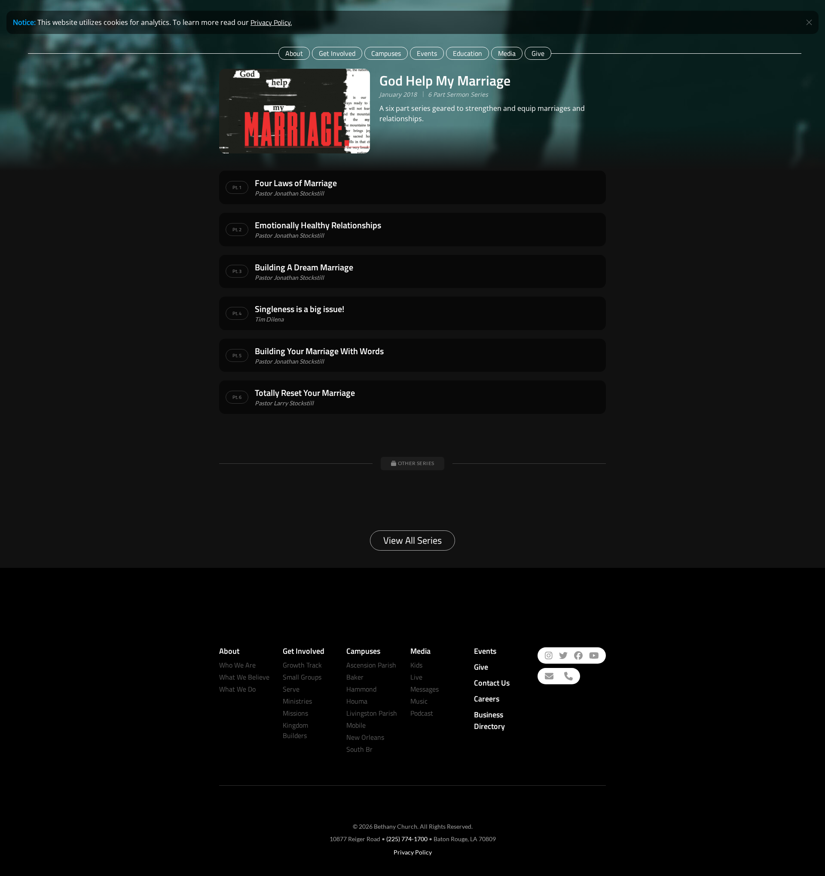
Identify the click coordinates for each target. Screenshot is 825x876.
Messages (424, 689)
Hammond (361, 689)
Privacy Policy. (271, 22)
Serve (291, 689)
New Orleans (365, 737)
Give (538, 53)
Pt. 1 (236, 187)
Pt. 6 (236, 397)
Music (419, 701)
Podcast (421, 713)
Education (467, 53)
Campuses (386, 53)
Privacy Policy (413, 852)
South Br (359, 749)
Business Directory (489, 720)
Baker (355, 677)
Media (507, 53)
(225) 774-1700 (407, 838)
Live (416, 677)
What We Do (237, 689)
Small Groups (302, 677)
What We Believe (244, 677)
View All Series (412, 540)
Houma (356, 701)
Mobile (356, 725)
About (294, 53)
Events (427, 53)
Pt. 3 (236, 271)
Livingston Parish (371, 713)
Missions (295, 713)
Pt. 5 (236, 355)
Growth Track (302, 665)
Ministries (297, 701)
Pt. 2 (236, 229)
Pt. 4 (236, 313)
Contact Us (492, 683)
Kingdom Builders (295, 730)
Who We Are (237, 665)
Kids (416, 665)
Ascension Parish (371, 665)
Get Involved (337, 53)
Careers (486, 698)
